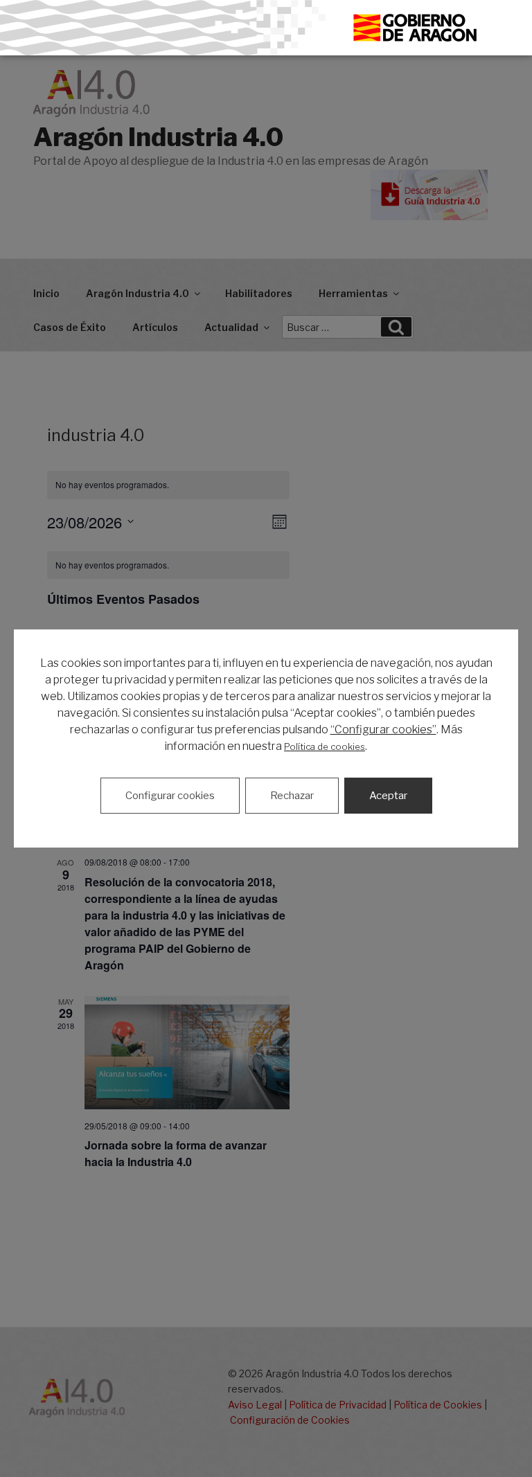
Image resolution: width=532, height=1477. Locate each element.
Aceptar (388, 795)
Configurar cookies (170, 795)
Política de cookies (324, 746)
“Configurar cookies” (383, 729)
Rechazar (292, 795)
